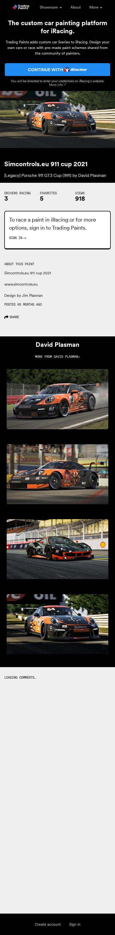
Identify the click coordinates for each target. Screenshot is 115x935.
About (75, 7)
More (94, 7)
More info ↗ (57, 85)
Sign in (74, 924)
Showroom (49, 7)
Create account (48, 924)
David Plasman (66, 357)
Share (14, 317)
